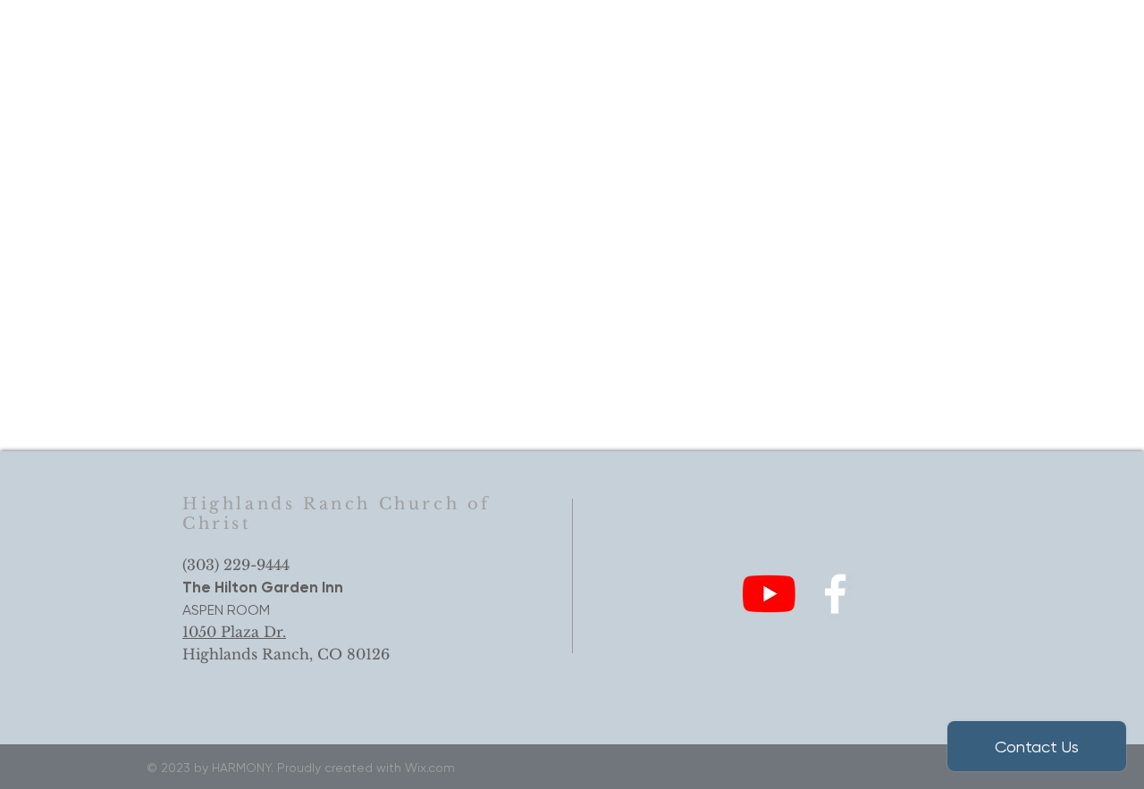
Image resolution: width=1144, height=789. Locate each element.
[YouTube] (769, 593)
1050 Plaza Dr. (234, 632)
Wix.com (430, 767)
